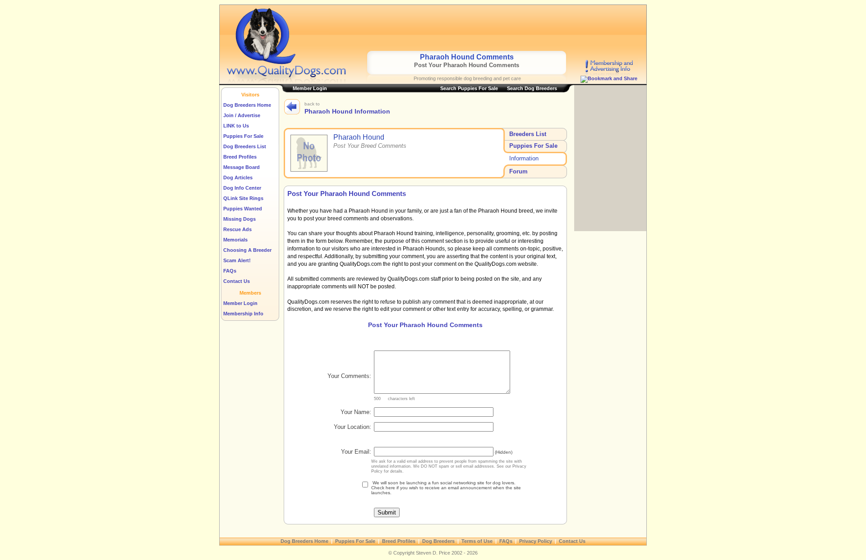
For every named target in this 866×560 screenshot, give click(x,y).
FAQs (229, 270)
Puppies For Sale (243, 136)
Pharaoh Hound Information (347, 111)
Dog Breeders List (244, 146)
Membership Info (243, 313)
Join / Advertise (241, 115)
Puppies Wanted (242, 208)
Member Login (240, 303)
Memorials (235, 239)
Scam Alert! (237, 260)
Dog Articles (238, 177)
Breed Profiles (240, 156)
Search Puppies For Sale (469, 88)
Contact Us (236, 281)
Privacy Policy (535, 541)
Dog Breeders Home (247, 105)
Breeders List (527, 134)
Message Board (241, 167)
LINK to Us (236, 125)
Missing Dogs (239, 219)
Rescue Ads (237, 229)
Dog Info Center (242, 188)
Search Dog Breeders (532, 88)
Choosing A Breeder (247, 250)
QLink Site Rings (243, 198)
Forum (518, 171)
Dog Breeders (438, 541)
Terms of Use (477, 541)
